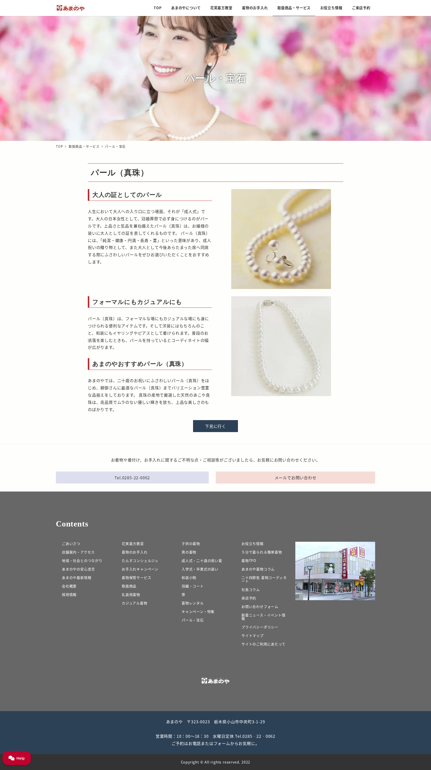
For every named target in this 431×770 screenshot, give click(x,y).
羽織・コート (193, 586)
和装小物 (189, 577)
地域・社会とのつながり (82, 560)
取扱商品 (129, 586)
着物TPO (248, 560)
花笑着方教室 (133, 543)
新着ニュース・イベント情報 (263, 616)
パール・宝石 (193, 620)
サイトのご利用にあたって (263, 644)
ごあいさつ (71, 543)
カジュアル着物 (134, 603)
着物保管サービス (136, 577)
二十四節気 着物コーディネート (264, 579)
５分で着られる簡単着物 (261, 552)
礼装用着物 (131, 594)
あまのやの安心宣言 (78, 569)
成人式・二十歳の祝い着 (202, 560)
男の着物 (189, 552)
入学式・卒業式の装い (200, 569)
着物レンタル (193, 603)
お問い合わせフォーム (259, 606)
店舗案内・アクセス (78, 552)
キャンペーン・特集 (198, 611)
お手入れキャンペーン (140, 569)
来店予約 (248, 598)
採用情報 (69, 594)
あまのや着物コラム (258, 569)
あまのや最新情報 (76, 577)
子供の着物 (191, 543)
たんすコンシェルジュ (140, 560)
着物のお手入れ (135, 552)
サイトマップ (252, 635)
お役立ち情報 (252, 543)
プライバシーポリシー (259, 627)
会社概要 (69, 586)
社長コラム (250, 589)
